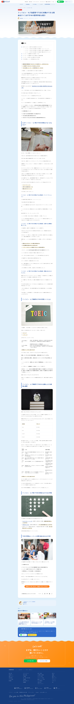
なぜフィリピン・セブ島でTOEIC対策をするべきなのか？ (32, 46)
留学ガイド (21, 7)
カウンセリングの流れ (41, 677)
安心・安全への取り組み (26, 677)
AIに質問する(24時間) (41, 674)
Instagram (37, 692)
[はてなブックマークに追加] (49, 594)
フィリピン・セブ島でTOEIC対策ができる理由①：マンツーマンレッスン (37, 48)
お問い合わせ (39, 682)
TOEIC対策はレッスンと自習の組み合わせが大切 (31, 59)
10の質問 (24, 676)
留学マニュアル (54, 677)
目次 (25, 43)
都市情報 (10, 680)
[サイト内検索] (55, 2)
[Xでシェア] (42, 594)
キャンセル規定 (16, 692)
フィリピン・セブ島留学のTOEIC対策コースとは (31, 53)
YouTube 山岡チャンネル (43, 692)
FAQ (52, 682)
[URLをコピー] (52, 594)
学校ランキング (11, 676)
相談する (60, 1)
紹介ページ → (25, 604)
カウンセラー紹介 (40, 676)
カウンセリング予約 (43, 660)
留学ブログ (25, 7)
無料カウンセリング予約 (41, 679)
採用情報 (24, 682)
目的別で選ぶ (11, 677)
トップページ (11, 692)
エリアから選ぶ (11, 679)
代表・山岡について (26, 680)
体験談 (53, 674)
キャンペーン (54, 679)
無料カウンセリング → (32, 634)
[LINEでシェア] (47, 594)
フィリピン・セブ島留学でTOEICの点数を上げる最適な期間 (33, 55)
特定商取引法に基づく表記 (23, 692)
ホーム (19, 7)
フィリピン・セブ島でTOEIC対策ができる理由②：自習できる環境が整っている (38, 50)
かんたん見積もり (40, 680)
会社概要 (24, 679)
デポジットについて (40, 683)
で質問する (23, 634)
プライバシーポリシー (31, 692)
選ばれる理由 (25, 674)
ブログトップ (54, 680)
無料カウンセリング (68, 1)
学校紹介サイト (11, 674)
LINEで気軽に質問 (30, 660)
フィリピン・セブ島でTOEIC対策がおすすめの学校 (31, 57)
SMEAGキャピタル (26, 524)
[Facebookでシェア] (45, 594)
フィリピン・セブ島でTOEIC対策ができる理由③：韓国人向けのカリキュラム (38, 51)
